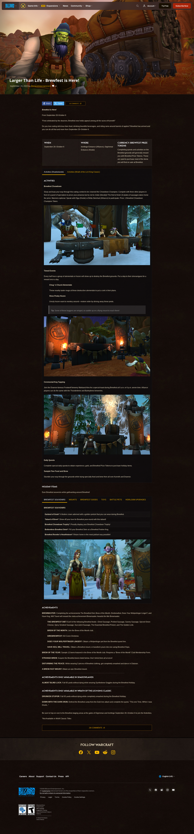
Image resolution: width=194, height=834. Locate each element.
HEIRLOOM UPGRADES (136, 500)
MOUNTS (73, 500)
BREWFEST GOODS (89, 500)
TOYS (103, 500)
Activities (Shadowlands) (54, 172)
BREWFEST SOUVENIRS (54, 500)
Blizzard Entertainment (41, 86)
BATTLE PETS (116, 500)
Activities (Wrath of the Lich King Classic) (83, 172)
